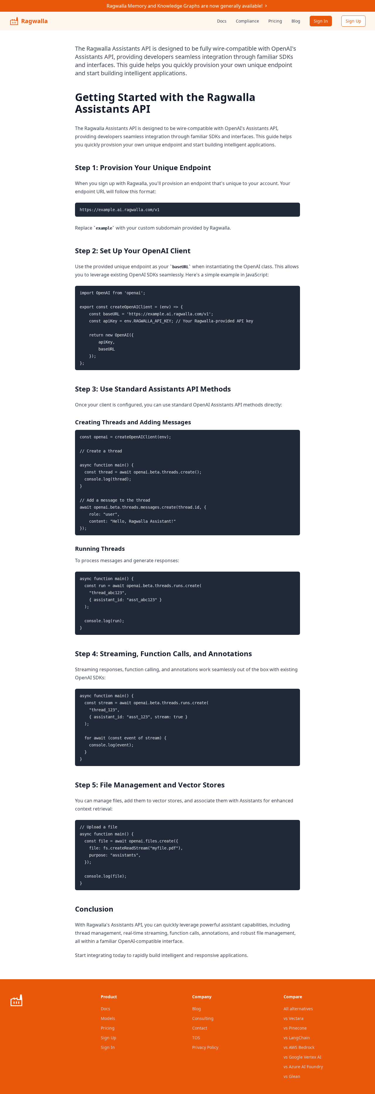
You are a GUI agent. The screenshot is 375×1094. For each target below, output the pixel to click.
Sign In (321, 21)
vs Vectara (294, 1018)
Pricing (275, 21)
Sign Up (353, 21)
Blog (296, 21)
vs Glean (292, 1076)
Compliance (247, 21)
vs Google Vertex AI (302, 1057)
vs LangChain (297, 1037)
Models (108, 1018)
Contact (199, 1028)
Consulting (203, 1018)
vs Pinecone (295, 1028)
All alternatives (298, 1008)
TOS (196, 1037)
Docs (221, 21)
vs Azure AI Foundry (303, 1066)
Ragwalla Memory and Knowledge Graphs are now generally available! (184, 6)
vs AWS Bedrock (299, 1047)
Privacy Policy (205, 1047)
